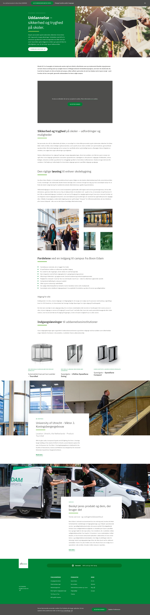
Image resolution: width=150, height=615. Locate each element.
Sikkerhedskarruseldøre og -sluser (79, 587)
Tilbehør (73, 594)
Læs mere (71, 549)
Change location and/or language (64, 3)
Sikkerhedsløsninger (56, 584)
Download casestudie (36, 49)
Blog (92, 587)
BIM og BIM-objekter (56, 597)
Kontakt (93, 591)
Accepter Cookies (99, 609)
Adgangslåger (74, 591)
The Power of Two (55, 594)
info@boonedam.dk (23, 588)
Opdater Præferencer (114, 609)
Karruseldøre (74, 584)
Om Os (92, 581)
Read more (39, 454)
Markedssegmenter (40, 13)
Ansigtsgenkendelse (56, 581)
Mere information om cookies (89, 99)
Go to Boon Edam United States (42, 3)
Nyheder (93, 584)
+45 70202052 (22, 586)
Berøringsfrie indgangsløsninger (58, 591)
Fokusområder (31, 13)
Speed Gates (74, 581)
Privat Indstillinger (65, 610)
